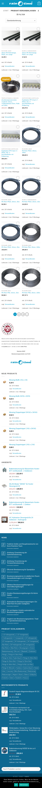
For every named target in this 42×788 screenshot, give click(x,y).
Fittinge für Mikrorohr (8, 668)
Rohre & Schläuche (30, 674)
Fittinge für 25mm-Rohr (9, 661)
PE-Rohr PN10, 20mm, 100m (29, 151)
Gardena (18, 668)
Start (6, 11)
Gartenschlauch (28, 668)
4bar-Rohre (5, 644)
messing (9, 671)
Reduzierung (31, 671)
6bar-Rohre (5, 648)
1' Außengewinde (7, 638)
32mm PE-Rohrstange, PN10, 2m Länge (29, 53)
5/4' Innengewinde (28, 644)
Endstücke (32, 651)
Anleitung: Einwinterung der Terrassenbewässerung (17, 562)
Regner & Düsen (18, 674)
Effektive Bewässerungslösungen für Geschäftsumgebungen (20, 586)
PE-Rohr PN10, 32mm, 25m (11, 247)
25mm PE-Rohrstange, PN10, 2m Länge (9, 53)
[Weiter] (27, 314)
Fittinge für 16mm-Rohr (15, 654)
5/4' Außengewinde (16, 644)
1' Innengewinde (18, 638)
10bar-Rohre (14, 648)
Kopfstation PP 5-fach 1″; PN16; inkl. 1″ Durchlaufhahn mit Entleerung (30, 102)
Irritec (4, 671)
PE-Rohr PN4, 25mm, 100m (31, 247)
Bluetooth (24, 651)
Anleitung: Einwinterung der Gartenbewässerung (17, 553)
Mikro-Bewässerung (20, 671)
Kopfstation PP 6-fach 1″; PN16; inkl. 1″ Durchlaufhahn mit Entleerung (10, 153)
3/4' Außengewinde (20, 641)
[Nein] (39, 783)
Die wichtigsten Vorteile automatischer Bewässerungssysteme (20, 611)
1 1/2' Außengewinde (8, 634)
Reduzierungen (6, 674)
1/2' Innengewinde (7, 641)
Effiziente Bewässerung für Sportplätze (21, 569)
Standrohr (18, 678)
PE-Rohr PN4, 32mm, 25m (10, 293)
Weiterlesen (24, 785)
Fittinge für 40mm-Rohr (9, 664)
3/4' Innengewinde (33, 641)
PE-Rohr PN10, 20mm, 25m (11, 202)
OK (16, 785)
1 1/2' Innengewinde (22, 634)
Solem (11, 678)
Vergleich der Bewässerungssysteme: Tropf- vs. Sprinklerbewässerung (23, 620)
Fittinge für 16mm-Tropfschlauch (11, 658)
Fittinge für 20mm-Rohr (30, 658)
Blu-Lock (17, 651)
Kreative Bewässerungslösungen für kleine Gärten (22, 594)
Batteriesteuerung (7, 651)
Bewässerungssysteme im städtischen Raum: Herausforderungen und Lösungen (23, 577)
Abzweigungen (24, 648)
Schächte (5, 678)
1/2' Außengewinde (30, 638)
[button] (3, 3)
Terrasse (25, 678)
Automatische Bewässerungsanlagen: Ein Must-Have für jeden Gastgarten (22, 603)
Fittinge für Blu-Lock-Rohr (25, 664)
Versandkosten (9, 66)
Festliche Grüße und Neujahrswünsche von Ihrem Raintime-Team (22, 545)
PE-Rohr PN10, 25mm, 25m (31, 202)
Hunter (36, 668)
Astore (32, 648)
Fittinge (4, 654)
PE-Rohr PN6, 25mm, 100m (31, 293)
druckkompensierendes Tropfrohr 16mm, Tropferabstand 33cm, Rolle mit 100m (10, 102)
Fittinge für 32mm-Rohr (24, 661)
